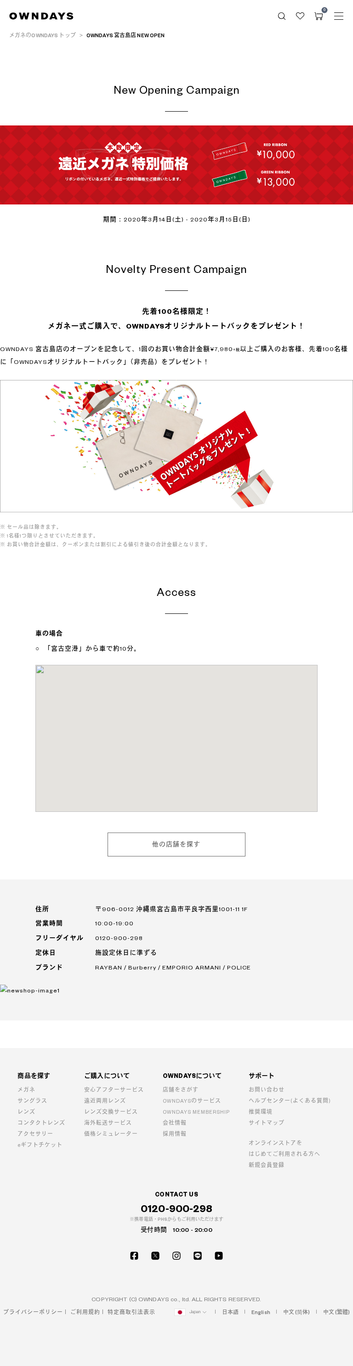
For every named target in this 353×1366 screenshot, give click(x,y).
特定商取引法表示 (131, 1312)
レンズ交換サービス (111, 1112)
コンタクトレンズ (41, 1123)
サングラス (32, 1101)
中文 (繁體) (336, 1312)
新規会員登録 (267, 1165)
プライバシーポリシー (33, 1312)
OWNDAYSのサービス (192, 1101)
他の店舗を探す (176, 844)
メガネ (26, 1090)
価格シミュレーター (111, 1134)
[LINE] (198, 1256)
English (260, 1312)
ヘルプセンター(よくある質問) (289, 1101)
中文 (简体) (296, 1312)
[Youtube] (219, 1256)
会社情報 (175, 1123)
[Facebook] (134, 1256)
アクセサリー (35, 1134)
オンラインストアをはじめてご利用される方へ (284, 1149)
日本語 (230, 1312)
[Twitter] (155, 1256)
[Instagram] (176, 1256)
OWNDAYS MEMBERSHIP (196, 1112)
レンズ (26, 1112)
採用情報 (175, 1134)
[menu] (338, 16)
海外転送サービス (108, 1123)
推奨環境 (261, 1112)
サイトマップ (267, 1123)
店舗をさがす (181, 1090)
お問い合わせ (267, 1090)
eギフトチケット (40, 1145)
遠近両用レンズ (105, 1101)
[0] (318, 16)
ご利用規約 (85, 1312)
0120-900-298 (177, 1209)
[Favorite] (300, 16)
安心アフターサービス (114, 1090)
